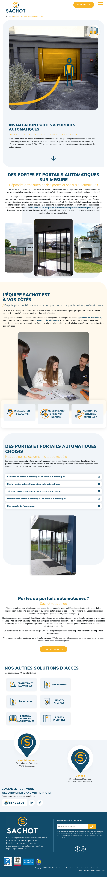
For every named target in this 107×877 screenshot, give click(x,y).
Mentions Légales (62, 868)
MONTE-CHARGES (59, 701)
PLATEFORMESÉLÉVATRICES (25, 684)
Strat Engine (100, 870)
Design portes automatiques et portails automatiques (33, 484)
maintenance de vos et (60, 207)
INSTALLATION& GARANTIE (22, 412)
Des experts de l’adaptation (21, 506)
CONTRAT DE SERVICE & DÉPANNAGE (90, 413)
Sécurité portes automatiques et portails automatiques (34, 491)
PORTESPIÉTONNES (59, 718)
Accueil (8, 16)
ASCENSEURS (59, 684)
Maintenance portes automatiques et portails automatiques (36, 498)
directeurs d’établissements (47, 320)
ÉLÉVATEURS (25, 701)
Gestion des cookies (98, 868)
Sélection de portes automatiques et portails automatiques (36, 476)
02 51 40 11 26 (84, 4)
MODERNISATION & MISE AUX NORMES (57, 413)
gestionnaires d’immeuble (89, 318)
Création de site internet (86, 870)
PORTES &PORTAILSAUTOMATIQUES (25, 718)
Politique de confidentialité (79, 868)
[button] (53, 477)
